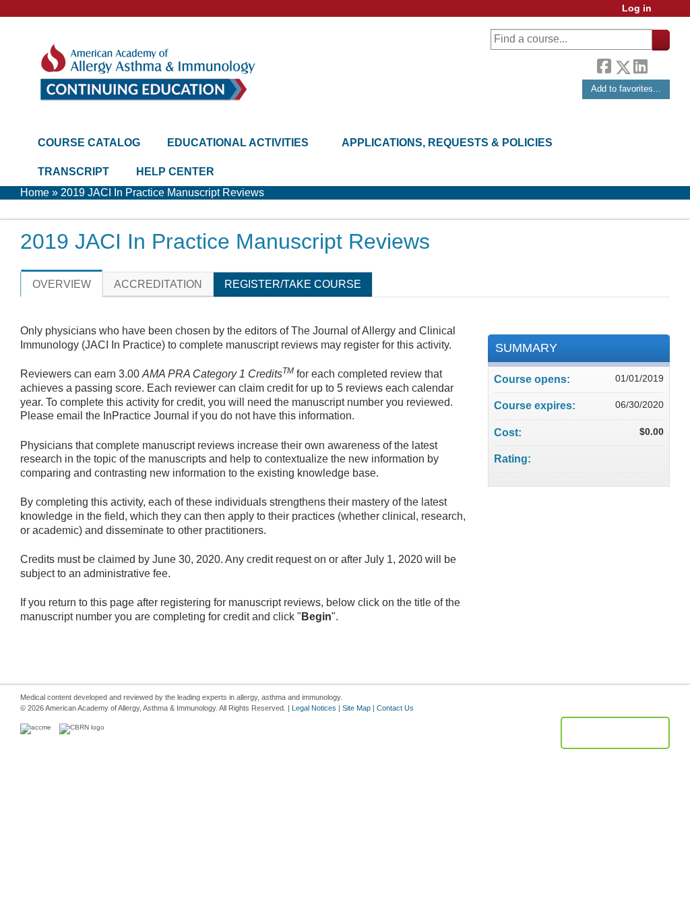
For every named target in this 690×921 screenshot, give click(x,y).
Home (34, 192)
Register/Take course (292, 284)
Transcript (73, 171)
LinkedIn (640, 65)
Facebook (603, 65)
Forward (658, 64)
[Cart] (666, 13)
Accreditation (158, 284)
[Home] (146, 72)
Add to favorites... (626, 89)
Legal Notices (314, 708)
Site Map (356, 708)
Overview (61, 284)
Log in (637, 8)
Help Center (175, 171)
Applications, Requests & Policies (447, 142)
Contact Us (395, 708)
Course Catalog (89, 142)
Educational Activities (238, 142)
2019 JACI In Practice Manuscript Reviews (162, 192)
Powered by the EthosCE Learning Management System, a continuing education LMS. (615, 733)
